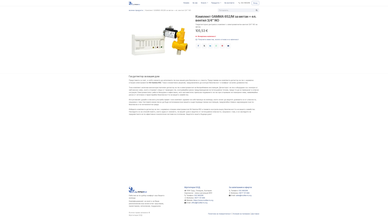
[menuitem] (186, 3)
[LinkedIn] (210, 45)
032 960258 (245, 3)
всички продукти (136, 10)
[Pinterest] (222, 45)
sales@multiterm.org (243, 195)
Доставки (255, 214)
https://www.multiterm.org (203, 200)
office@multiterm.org (199, 203)
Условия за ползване (241, 214)
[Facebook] (198, 45)
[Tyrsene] (256, 10)
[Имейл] (228, 45)
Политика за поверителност (219, 214)
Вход (255, 3)
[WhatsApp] (216, 45)
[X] (204, 45)
